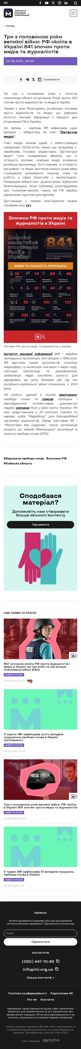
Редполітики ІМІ (61, 993)
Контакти (47, 999)
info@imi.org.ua (38, 969)
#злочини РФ (56, 458)
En (5, 2)
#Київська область (18, 463)
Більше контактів (39, 977)
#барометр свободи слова (24, 458)
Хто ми (32, 999)
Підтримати (40, 524)
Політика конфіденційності (27, 993)
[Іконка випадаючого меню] (73, 13)
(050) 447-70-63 (38, 961)
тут (28, 205)
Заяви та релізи (14, 674)
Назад (10, 25)
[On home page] (12, 13)
